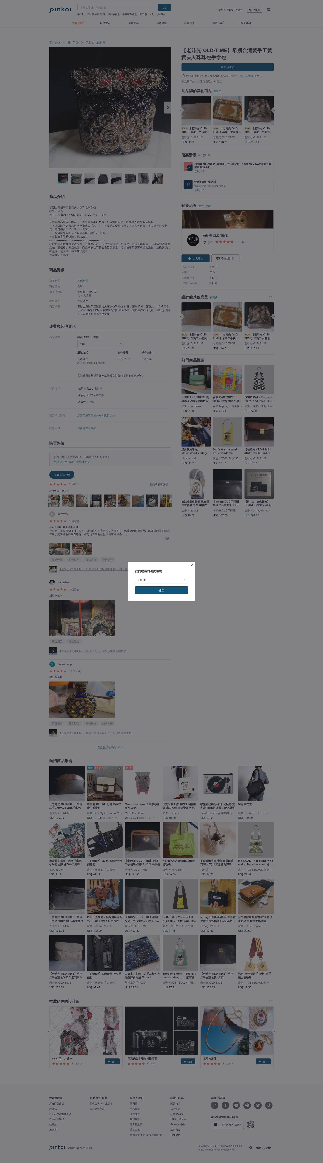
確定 (161, 590)
